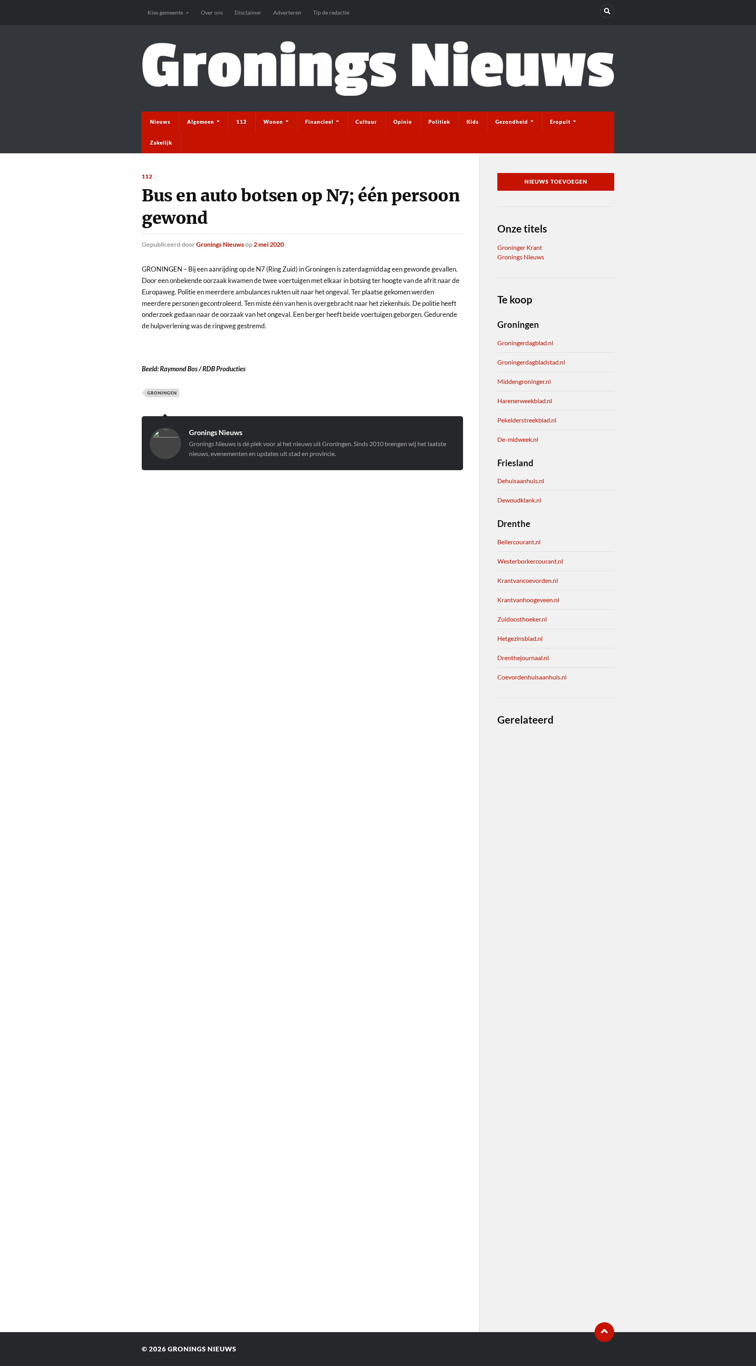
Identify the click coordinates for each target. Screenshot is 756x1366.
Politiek (439, 122)
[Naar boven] (604, 1332)
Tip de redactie (331, 12)
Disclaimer (248, 12)
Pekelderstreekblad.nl (526, 420)
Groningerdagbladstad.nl (531, 362)
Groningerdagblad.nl (525, 342)
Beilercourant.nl (519, 541)
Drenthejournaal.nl (523, 657)
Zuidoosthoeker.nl (522, 619)
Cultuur (366, 122)
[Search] (607, 11)
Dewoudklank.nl (519, 500)
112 (241, 122)
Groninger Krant (519, 247)
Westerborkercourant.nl (530, 561)
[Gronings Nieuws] (378, 68)
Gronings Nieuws (220, 244)
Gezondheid (511, 122)
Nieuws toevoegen (555, 182)
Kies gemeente (165, 12)
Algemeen (200, 122)
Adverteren (287, 12)
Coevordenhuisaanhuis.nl (532, 677)
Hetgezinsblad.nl (520, 638)
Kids (473, 122)
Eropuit (560, 122)
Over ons (212, 12)
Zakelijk (161, 143)
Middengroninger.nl (524, 381)
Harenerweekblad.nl (524, 400)
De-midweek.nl (517, 439)
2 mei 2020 (269, 244)
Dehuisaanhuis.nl (520, 480)
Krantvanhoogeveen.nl (528, 599)
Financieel (319, 122)
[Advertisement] (302, 521)
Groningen (162, 392)
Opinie (402, 122)
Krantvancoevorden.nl (527, 580)
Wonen (273, 122)
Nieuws (160, 122)
